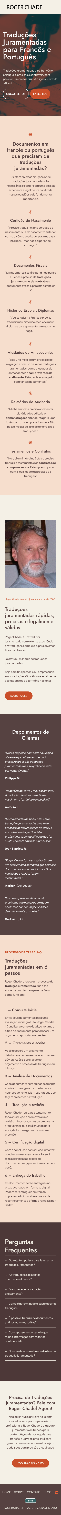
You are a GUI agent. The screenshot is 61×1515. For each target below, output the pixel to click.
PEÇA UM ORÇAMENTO (30, 1463)
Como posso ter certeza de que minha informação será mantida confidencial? (26, 1337)
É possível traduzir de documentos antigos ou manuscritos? (29, 1320)
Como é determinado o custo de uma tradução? (30, 1306)
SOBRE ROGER (18, 696)
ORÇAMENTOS (15, 94)
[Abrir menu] (52, 7)
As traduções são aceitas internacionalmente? (22, 1277)
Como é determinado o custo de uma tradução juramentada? (30, 1353)
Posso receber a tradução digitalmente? (23, 1291)
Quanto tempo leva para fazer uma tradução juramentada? (29, 1262)
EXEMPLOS (40, 94)
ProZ (30, 1500)
